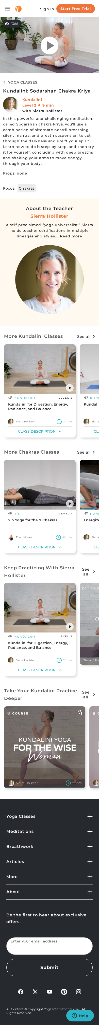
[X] (35, 991)
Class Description (37, 431)
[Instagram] (78, 991)
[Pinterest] (64, 991)
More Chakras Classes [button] (31, 452)
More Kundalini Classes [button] (33, 336)
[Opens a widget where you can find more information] (80, 1016)
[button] (70, 388)
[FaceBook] (21, 991)
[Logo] (18, 9)
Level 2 (29, 105)
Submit (49, 967)
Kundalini (32, 99)
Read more (71, 236)
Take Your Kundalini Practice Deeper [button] (40, 694)
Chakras (27, 188)
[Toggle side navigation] (7, 8)
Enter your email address (34, 941)
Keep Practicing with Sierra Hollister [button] (39, 571)
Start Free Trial (75, 8)
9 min (48, 105)
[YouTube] (49, 991)
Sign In (47, 9)
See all (84, 336)
